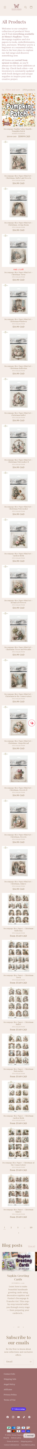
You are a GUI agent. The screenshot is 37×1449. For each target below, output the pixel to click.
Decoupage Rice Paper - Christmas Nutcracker (18, 1070)
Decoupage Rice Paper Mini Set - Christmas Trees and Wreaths (18, 648)
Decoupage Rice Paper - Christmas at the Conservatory (18, 1164)
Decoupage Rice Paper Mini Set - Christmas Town (18, 273)
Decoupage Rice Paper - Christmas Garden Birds (18, 1117)
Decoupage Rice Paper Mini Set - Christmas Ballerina (18, 367)
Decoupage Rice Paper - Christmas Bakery (18, 1211)
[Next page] (18, 1233)
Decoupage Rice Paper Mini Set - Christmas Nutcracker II (18, 461)
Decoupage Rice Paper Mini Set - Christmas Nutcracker (18, 508)
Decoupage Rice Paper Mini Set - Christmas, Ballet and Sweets (18, 177)
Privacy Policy (10, 1395)
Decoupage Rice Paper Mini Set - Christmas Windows (18, 320)
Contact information (11, 1445)
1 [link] (4, 1227)
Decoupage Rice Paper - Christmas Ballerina (18, 929)
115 (31, 1227)
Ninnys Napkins (17, 1435)
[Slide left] (14, 1327)
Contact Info (9, 1374)
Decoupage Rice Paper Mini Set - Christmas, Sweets (18, 836)
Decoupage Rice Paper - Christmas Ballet (18, 1023)
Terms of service (13, 1441)
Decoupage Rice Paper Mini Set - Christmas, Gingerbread (18, 742)
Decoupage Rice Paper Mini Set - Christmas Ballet (18, 414)
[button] (5, 7)
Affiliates (8, 1389)
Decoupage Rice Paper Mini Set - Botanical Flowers (18, 601)
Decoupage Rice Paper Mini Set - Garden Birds (18, 555)
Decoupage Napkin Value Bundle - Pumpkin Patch (18, 130)
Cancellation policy (28, 1445)
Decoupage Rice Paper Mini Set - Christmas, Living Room (18, 224)
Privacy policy (28, 1438)
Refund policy (16, 1438)
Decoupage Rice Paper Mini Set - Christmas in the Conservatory (18, 695)
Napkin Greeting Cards (18, 1277)
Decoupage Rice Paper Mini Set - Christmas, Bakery (18, 883)
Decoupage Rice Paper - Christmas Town (18, 976)
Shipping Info (10, 1379)
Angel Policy (9, 1384)
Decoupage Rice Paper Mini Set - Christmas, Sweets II (18, 789)
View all (31, 1246)
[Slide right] (23, 1327)
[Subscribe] (30, 1362)
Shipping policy (26, 1441)
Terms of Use (9, 1400)
